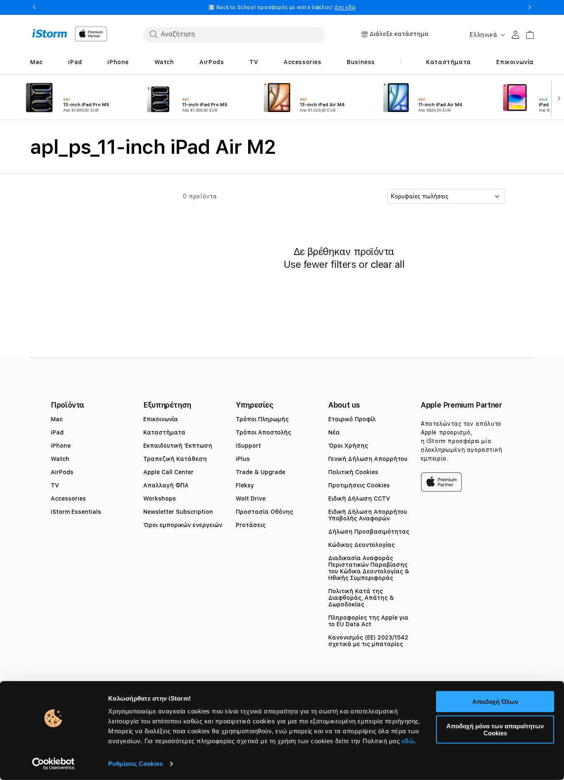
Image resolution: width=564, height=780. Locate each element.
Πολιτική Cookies (353, 472)
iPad (57, 432)
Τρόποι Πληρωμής (262, 419)
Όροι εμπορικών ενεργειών (182, 525)
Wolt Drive (250, 498)
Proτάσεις (250, 525)
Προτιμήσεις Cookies (359, 485)
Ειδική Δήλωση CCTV (359, 498)
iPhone (61, 445)
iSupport (248, 445)
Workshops (159, 498)
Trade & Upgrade (260, 472)
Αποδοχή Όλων (495, 701)
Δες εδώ (344, 7)
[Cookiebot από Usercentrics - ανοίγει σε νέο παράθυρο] (53, 764)
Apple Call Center (168, 472)
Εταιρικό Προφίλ (352, 419)
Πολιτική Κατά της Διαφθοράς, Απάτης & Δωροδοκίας (361, 598)
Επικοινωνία (160, 419)
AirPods (62, 472)
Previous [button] (34, 7)
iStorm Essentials (76, 511)
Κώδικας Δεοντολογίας (361, 544)
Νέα (334, 432)
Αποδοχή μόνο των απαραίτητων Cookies (495, 729)
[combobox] (234, 34)
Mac (57, 419)
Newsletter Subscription (178, 511)
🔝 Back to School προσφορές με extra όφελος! (282, 7)
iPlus (243, 459)
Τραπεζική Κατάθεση (175, 459)
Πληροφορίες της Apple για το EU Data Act (368, 620)
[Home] (49, 33)
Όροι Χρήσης (348, 445)
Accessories (68, 498)
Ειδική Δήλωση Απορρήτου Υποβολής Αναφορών (367, 515)
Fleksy (245, 485)
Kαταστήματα (164, 432)
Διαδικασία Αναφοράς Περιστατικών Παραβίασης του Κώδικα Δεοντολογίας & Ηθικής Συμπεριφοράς (368, 568)
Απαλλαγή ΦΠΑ (166, 485)
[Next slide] (557, 97)
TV (55, 485)
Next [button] (530, 7)
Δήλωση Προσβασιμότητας (368, 531)
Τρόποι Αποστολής (263, 432)
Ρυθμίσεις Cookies (135, 763)
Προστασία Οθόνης (264, 511)
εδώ (408, 740)
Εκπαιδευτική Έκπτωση (177, 445)
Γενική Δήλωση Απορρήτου (368, 459)
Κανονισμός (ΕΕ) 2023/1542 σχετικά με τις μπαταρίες (368, 640)
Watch (60, 459)
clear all (388, 264)
